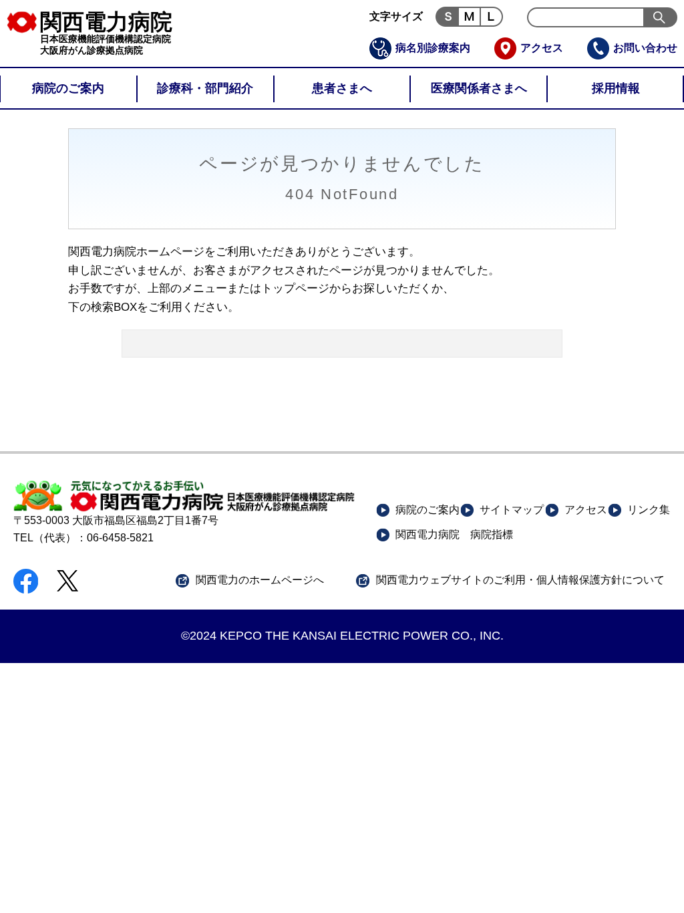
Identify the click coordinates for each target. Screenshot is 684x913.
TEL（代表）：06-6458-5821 (83, 537)
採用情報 (616, 88)
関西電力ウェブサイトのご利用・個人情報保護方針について (520, 579)
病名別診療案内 (432, 47)
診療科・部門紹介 (205, 88)
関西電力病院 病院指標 (454, 534)
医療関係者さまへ (479, 88)
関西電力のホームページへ (260, 579)
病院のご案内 (68, 88)
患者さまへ (342, 88)
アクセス (541, 47)
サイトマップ (512, 509)
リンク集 (648, 509)
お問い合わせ (645, 47)
